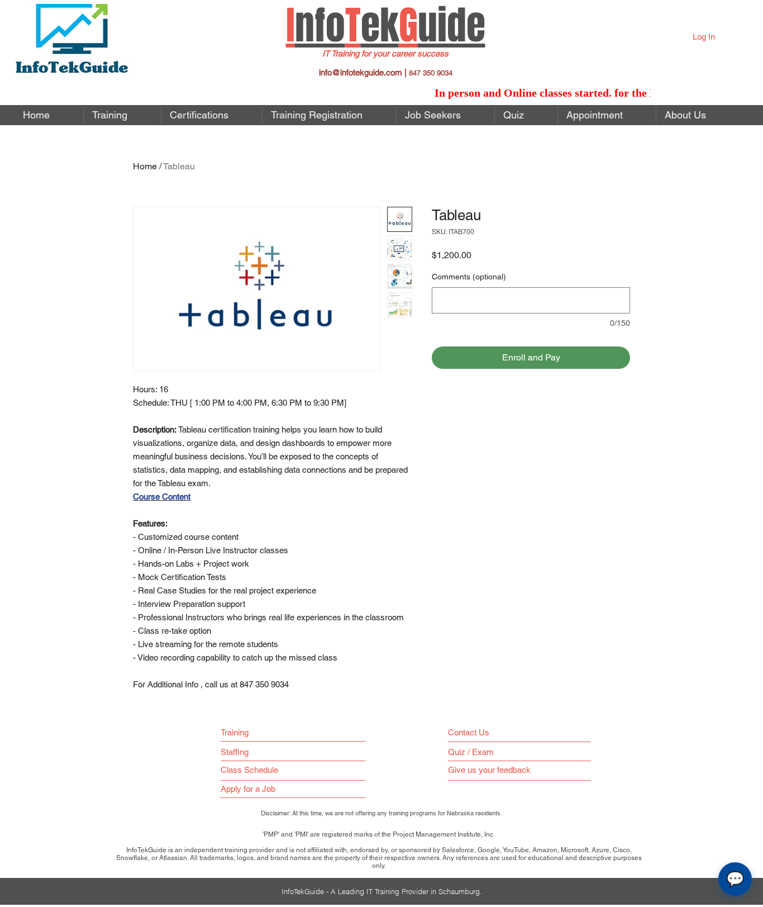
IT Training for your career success (385, 53)
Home (145, 166)
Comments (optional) (469, 276)
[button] (445, 115)
